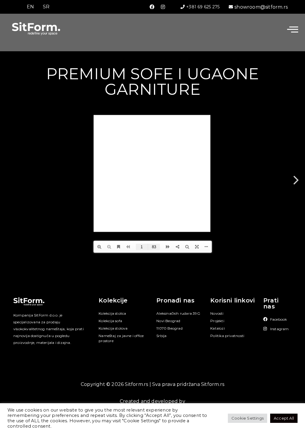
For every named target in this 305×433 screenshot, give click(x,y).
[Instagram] (163, 7)
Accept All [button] (284, 418)
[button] (292, 29)
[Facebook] (152, 7)
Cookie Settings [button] (247, 418)
